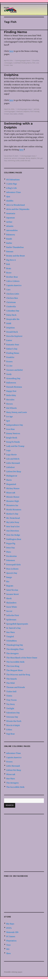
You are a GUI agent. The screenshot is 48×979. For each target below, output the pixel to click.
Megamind (11, 484)
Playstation (11, 941)
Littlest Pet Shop (13, 471)
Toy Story (10, 704)
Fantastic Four (12, 344)
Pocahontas (11, 556)
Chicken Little (12, 294)
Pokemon (10, 560)
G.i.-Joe (9, 366)
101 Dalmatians (13, 179)
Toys (8, 945)
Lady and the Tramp (15, 446)
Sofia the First (12, 615)
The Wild (10, 683)
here (11, 51)
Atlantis (9, 226)
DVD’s (9, 928)
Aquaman (10, 218)
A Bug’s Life (11, 188)
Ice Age (9, 416)
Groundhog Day (13, 378)
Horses (9, 404)
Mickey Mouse (12, 488)
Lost (37, 63)
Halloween (11, 383)
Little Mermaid (13, 463)
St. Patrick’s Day (13, 628)
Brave (8, 273)
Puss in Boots (12, 569)
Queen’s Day (11, 573)
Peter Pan (10, 548)
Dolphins (11, 75)
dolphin (33, 158)
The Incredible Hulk (15, 662)
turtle (18, 160)
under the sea (25, 160)
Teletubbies (11, 641)
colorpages (8, 63)
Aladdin (9, 201)
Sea (11, 65)
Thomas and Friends (15, 687)
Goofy (8, 374)
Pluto (8, 552)
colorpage (21, 158)
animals (36, 109)
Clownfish (35, 60)
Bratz (8, 268)
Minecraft (10, 493)
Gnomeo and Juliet (14, 370)
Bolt (8, 264)
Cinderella (11, 306)
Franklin (10, 357)
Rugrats (9, 586)
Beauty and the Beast (15, 256)
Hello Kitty (11, 395)
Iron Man (10, 429)
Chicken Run (12, 298)
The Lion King (12, 666)
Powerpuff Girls (13, 564)
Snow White (11, 607)
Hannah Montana (14, 387)
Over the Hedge (13, 535)
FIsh (33, 63)
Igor (8, 421)
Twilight (10, 708)
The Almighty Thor (15, 649)
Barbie (9, 243)
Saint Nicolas (12, 590)
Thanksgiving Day (14, 645)
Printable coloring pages (13, 972)
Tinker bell (11, 691)
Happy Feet (11, 391)
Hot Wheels (11, 408)
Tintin (9, 696)
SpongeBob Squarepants (17, 624)
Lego (8, 450)
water (15, 114)
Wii (7, 949)
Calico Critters (12, 281)
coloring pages (9, 111)
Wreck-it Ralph (13, 725)
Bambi (9, 239)
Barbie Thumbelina (15, 247)
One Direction (12, 531)
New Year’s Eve (13, 526)
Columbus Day (12, 311)
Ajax (8, 196)
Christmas (11, 302)
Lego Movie (11, 454)
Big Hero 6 (11, 260)
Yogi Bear (10, 734)
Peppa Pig (10, 543)
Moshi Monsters (13, 509)
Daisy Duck (11, 315)
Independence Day (14, 425)
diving (28, 158)
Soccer (9, 611)
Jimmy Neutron (13, 433)
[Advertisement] (24, 841)
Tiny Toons (11, 700)
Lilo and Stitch (12, 459)
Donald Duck (12, 332)
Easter (9, 340)
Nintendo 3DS (12, 932)
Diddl (8, 323)
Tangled (10, 636)
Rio (7, 581)
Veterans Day (12, 717)
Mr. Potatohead (13, 518)
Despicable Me (12, 319)
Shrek (9, 598)
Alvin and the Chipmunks (17, 209)
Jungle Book (11, 438)
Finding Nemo (15, 32)
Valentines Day (13, 713)
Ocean (6, 65)
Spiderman (11, 619)
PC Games (10, 936)
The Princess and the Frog (18, 674)
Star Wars (10, 632)
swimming (11, 160)
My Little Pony (12, 522)
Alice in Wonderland (15, 205)
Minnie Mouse (12, 497)
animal (14, 158)
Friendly (36, 111)
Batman (9, 251)
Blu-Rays (10, 924)
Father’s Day (11, 349)
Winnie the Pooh (13, 721)
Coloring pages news (22, 60)
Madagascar (11, 476)
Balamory (10, 234)
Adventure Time (13, 192)
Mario (9, 480)
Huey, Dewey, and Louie (16, 412)
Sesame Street (12, 594)
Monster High (12, 501)
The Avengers (12, 653)
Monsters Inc (12, 505)
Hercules (10, 399)
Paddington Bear (13, 539)
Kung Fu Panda (13, 442)
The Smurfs (11, 679)
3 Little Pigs (11, 184)
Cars (8, 289)
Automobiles (12, 230)
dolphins (26, 111)
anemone (7, 158)
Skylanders (11, 603)
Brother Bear (12, 277)
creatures (19, 111)
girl (41, 158)
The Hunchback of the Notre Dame (21, 658)
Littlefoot (10, 467)
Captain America (13, 285)
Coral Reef (17, 63)
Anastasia (10, 213)
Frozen (9, 361)
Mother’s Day (12, 514)
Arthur (9, 222)
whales (20, 114)
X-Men (9, 729)
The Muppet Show (14, 670)
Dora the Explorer (14, 336)
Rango (9, 577)
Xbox (8, 953)
